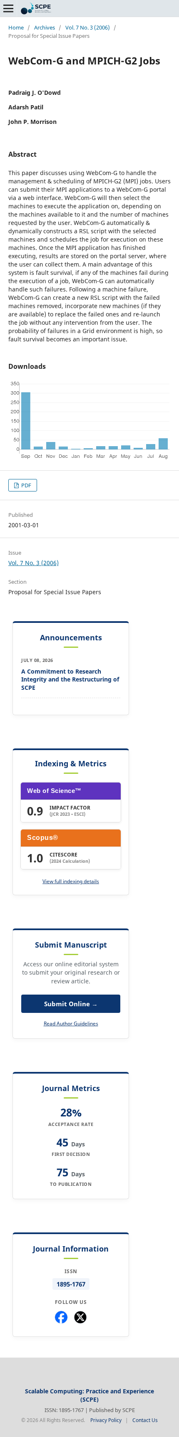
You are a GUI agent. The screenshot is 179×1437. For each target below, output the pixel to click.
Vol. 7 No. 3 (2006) (87, 27)
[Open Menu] (8, 8)
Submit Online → (71, 1004)
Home (16, 27)
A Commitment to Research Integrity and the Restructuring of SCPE (70, 679)
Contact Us (145, 1420)
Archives (44, 27)
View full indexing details (70, 881)
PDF (25, 485)
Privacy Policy (106, 1420)
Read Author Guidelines (71, 1023)
